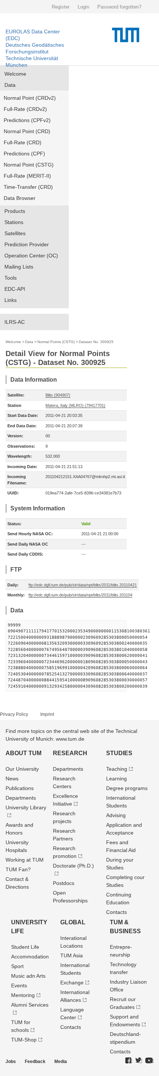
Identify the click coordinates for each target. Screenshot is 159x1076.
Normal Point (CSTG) (29, 165)
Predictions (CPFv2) (27, 120)
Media (60, 1061)
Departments (21, 798)
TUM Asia (71, 955)
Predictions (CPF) (24, 154)
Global (72, 922)
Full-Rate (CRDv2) (25, 109)
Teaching (116, 769)
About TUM (23, 753)
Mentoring (23, 995)
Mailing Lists (18, 267)
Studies (119, 753)
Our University (22, 769)
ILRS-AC (14, 322)
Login (83, 7)
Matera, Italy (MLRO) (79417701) (75, 405)
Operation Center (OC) (31, 256)
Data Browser (19, 198)
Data (10, 85)
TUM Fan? (18, 869)
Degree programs (127, 788)
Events (19, 985)
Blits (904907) (57, 395)
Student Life (25, 947)
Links (10, 300)
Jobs (11, 1061)
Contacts (116, 912)
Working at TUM (25, 860)
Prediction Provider (26, 244)
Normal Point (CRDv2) (30, 98)
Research (70, 753)
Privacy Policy (14, 714)
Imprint (47, 714)
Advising (116, 815)
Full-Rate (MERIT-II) (27, 176)
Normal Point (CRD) (27, 131)
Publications (20, 788)
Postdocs (63, 883)
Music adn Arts (28, 976)
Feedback (35, 1061)
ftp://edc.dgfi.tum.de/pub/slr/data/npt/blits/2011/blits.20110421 (82, 585)
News (12, 779)
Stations (13, 222)
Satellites (15, 233)
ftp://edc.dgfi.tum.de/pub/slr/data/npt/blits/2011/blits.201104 (80, 595)
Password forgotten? (119, 7)
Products (14, 211)
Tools (10, 278)
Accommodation (30, 957)
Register (61, 7)
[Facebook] (128, 1060)
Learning (116, 779)
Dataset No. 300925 (96, 342)
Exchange (72, 982)
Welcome (15, 74)
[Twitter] (138, 1060)
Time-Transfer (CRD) (28, 187)
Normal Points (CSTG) (56, 342)
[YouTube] (149, 1060)
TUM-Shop (24, 1040)
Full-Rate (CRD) (22, 142)
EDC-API (14, 289)
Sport (17, 966)
